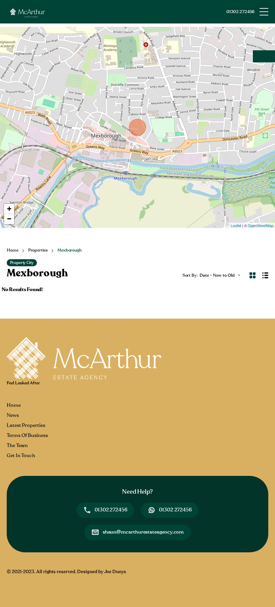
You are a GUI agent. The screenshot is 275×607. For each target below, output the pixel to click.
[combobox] (222, 275)
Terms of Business (27, 435)
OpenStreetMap (260, 225)
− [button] (9, 219)
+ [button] (9, 209)
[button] (264, 12)
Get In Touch (21, 455)
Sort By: (190, 275)
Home (12, 250)
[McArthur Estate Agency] (27, 11)
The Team (17, 445)
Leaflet (236, 225)
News (13, 415)
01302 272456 (240, 11)
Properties (38, 250)
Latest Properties (26, 425)
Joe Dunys (115, 572)
